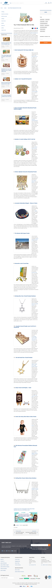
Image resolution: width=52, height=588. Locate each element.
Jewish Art (3, 25)
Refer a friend (17, 569)
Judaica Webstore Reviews (5, 566)
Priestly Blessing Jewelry (43, 23)
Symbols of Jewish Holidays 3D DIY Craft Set (25, 139)
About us (2, 559)
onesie (33, 425)
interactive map (34, 272)
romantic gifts (42, 21)
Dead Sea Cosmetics (4, 14)
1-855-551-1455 (45, 564)
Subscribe (46, 42)
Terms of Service (18, 564)
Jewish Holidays (3, 570)
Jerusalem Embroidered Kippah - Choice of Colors (26, 203)
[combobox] (27, 3)
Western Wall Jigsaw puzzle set (35, 240)
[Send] (49, 545)
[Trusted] (24, 576)
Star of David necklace (43, 27)
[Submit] (10, 3)
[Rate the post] (21, 28)
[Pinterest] (35, 28)
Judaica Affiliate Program (5, 564)
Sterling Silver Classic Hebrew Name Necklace (25, 478)
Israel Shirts (42, 25)
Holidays (2, 18)
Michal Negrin (42, 19)
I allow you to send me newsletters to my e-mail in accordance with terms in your (40, 548)
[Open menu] (1, 3)
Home (2, 7)
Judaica (2, 27)
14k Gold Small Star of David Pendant (23, 357)
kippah (36, 210)
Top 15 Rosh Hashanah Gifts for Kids (14, 7)
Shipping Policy (17, 561)
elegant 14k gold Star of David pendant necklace (34, 365)
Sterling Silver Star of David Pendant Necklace (25, 296)
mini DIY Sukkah (34, 91)
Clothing (2, 11)
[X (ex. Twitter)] (32, 28)
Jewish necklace (42, 31)
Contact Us (2, 561)
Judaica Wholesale (4, 563)
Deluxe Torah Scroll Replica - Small (23, 387)
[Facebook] (34, 28)
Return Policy (17, 563)
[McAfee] (30, 576)
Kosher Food (3, 30)
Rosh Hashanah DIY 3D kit (34, 56)
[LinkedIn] (37, 28)
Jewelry (2, 23)
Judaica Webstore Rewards (19, 571)
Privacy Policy (44, 549)
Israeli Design (47, 19)
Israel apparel (47, 25)
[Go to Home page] (6, 3)
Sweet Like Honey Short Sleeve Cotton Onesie (25, 416)
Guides (5, 7)
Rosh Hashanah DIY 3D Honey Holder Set (24, 50)
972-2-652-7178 (33, 564)
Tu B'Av (47, 21)
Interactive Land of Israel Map (22, 263)
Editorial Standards (4, 568)
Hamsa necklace (42, 29)
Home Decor (3, 20)
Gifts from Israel (4, 16)
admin (18, 525)
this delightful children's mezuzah (35, 453)
